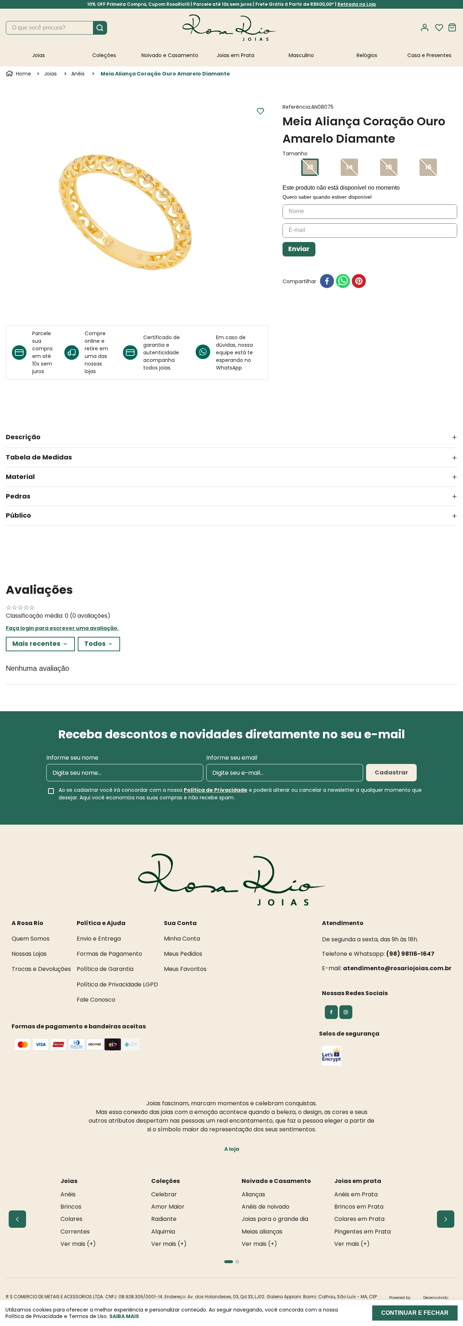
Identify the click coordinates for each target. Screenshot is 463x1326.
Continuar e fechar (415, 1313)
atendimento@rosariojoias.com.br (397, 968)
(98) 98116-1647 (410, 954)
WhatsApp (229, 367)
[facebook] (327, 281)
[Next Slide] (445, 1219)
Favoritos (439, 27)
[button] (310, 167)
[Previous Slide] (17, 1219)
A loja (231, 1149)
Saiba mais (124, 1316)
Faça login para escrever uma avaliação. (62, 628)
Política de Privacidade (215, 790)
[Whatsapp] (206, 352)
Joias (50, 73)
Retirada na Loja (356, 4)
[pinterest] (359, 281)
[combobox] (56, 28)
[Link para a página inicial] (19, 73)
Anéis (78, 73)
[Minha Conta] (427, 27)
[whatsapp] (343, 281)
